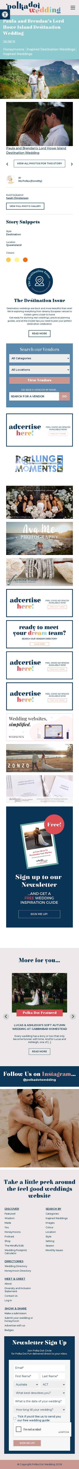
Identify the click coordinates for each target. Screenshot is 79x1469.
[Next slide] (73, 1017)
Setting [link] (50, 1241)
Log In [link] (8, 1300)
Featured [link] (10, 1213)
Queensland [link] (13, 245)
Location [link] (51, 1232)
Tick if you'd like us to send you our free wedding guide (39, 1418)
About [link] (8, 1283)
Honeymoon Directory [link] (18, 1270)
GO (64, 396)
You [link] (7, 1227)
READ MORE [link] (39, 333)
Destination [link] (13, 234)
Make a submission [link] (15, 1313)
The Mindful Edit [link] (14, 1245)
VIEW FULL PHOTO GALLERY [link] (25, 206)
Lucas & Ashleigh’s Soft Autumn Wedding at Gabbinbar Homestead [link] (39, 1027)
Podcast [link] (9, 1236)
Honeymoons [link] (14, 49)
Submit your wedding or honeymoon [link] (19, 1319)
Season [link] (50, 1245)
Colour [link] (49, 1227)
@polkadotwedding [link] (39, 1080)
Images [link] (50, 1222)
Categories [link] (52, 1213)
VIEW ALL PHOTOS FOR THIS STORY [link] (39, 163)
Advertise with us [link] (15, 1325)
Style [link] (48, 1236)
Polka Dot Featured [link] (40, 1013)
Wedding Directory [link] (16, 1266)
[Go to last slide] (6, 1017)
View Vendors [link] (39, 380)
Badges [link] (9, 1330)
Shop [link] (7, 1241)
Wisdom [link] (10, 1218)
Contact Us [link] (11, 1295)
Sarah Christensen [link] (17, 198)
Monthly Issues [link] (54, 1250)
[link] (5, 14)
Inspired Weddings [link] (17, 54)
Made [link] (8, 1222)
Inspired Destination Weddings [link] (51, 49)
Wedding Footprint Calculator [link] (16, 1252)
